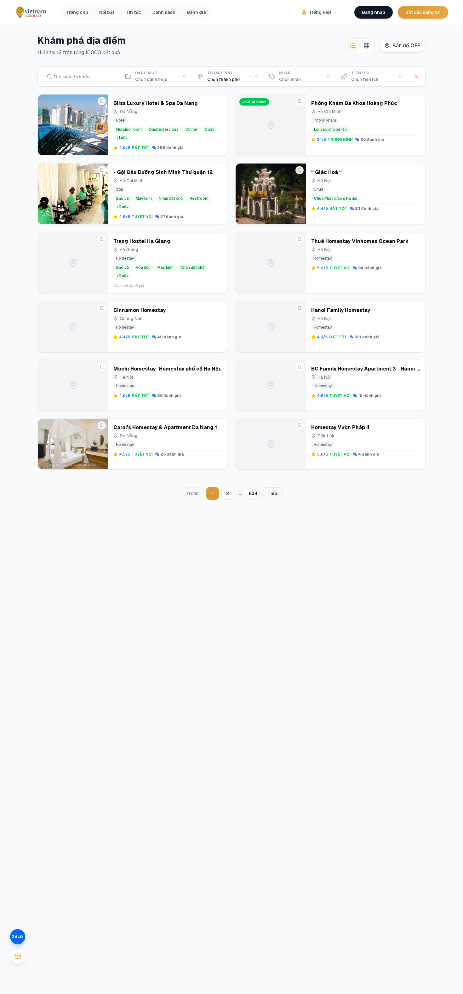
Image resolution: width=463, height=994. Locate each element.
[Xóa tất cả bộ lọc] (416, 76)
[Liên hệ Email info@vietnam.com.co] (17, 956)
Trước (192, 493)
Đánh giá (196, 12)
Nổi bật (106, 12)
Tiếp (272, 493)
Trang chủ (77, 12)
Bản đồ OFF (406, 45)
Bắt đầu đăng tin (423, 12)
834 (253, 493)
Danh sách (163, 12)
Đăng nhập (373, 12)
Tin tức (133, 12)
